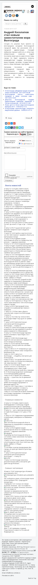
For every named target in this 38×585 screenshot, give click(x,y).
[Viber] (14, 127)
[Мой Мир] (11, 123)
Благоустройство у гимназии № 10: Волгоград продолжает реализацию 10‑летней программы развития (19, 372)
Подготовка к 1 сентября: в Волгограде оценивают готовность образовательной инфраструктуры (18, 388)
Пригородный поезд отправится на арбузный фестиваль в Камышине (16, 308)
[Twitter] (6, 127)
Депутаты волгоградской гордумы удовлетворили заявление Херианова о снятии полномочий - (19, 101)
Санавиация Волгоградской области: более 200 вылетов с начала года (19, 291)
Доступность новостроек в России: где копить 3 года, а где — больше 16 (18, 224)
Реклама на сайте (8, 575)
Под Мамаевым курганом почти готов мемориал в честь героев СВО (18, 271)
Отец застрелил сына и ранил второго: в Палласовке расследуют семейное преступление (18, 251)
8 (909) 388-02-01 (20, 563)
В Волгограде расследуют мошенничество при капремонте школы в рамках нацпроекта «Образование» (18, 329)
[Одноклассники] (9, 123)
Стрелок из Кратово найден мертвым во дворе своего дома (18, 500)
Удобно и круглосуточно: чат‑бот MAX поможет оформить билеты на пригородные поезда (19, 235)
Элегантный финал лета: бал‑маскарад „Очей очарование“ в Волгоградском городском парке (17, 219)
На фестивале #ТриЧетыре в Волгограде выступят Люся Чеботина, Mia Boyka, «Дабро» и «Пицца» (18, 276)
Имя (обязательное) (10, 153)
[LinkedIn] (9, 127)
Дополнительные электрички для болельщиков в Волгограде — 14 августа (15, 323)
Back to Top (32, 578)
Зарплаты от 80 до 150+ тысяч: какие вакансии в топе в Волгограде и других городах (18, 302)
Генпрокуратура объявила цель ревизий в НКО (19, 476)
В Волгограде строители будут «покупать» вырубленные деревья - (19, 109)
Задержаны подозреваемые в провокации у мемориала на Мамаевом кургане (19, 208)
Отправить (8, 180)
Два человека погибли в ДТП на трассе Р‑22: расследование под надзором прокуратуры (17, 196)
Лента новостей (13, 185)
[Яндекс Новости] (25, 140)
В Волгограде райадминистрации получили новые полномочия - (19, 91)
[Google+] (14, 123)
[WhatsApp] (17, 127)
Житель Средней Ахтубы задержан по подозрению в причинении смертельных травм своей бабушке (17, 281)
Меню (7, 7)
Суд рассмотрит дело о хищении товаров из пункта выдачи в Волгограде (17, 229)
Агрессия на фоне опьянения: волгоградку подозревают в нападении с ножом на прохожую (19, 393)
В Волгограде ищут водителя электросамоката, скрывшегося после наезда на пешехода (18, 340)
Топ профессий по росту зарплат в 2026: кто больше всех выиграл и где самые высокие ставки (18, 361)
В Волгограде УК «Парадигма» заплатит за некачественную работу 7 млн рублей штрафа (18, 512)
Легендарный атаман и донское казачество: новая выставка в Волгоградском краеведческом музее (17, 256)
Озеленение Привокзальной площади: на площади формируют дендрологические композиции (19, 286)
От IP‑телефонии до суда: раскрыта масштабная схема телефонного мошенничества (18, 350)
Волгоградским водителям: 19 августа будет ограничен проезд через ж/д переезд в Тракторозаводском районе (19, 245)
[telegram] (22, 127)
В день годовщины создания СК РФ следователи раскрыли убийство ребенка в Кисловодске (19, 525)
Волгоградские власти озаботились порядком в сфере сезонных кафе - (19, 96)
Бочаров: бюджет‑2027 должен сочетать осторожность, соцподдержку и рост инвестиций (17, 366)
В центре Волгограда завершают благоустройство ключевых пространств (17, 345)
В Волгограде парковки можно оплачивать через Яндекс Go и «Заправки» (17, 334)
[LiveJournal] (11, 127)
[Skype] (20, 127)
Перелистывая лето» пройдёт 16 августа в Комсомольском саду (18, 298)
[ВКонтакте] (6, 123)
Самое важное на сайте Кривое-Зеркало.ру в (19, 133)
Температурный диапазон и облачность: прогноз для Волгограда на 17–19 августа (19, 267)
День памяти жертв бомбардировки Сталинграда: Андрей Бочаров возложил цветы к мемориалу (17, 190)
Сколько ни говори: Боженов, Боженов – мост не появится (17, 489)
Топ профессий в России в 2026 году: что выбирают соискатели (18, 294)
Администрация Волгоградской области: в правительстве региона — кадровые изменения (18, 240)
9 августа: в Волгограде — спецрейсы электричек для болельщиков (18, 356)
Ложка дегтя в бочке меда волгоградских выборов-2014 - (19, 106)
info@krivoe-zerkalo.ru (13, 573)
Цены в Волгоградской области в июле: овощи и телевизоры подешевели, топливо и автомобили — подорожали (17, 202)
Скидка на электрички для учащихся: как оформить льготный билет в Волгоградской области (18, 213)
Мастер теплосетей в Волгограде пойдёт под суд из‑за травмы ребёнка (18, 318)
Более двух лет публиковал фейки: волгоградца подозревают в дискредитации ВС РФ (18, 382)
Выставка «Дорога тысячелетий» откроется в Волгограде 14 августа (17, 313)
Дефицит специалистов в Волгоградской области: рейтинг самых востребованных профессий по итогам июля (19, 261)
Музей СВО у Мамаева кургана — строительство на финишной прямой (17, 377)
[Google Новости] (25, 143)
